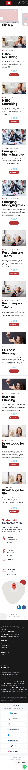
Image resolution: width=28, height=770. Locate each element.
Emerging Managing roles (13, 152)
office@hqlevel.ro (12, 564)
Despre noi (19, 616)
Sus (23, 616)
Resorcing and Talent (12, 254)
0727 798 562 (12, 571)
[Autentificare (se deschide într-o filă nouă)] (23, 2)
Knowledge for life (13, 445)
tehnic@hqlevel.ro (5, 654)
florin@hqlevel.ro (4, 669)
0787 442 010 (5, 652)
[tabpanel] (14, 137)
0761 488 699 (5, 645)
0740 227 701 (12, 561)
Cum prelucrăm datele (21, 762)
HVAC (9, 616)
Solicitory (11, 148)
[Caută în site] (19, 2)
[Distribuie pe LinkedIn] (17, 71)
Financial (6, 50)
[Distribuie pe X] (14, 71)
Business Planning (8, 351)
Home (7, 22)
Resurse (13, 616)
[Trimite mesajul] (25, 760)
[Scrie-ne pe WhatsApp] (25, 767)
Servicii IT (4, 616)
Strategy (11, 50)
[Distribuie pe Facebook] (12, 71)
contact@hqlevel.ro (16, 672)
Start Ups (11, 249)
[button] (14, 587)
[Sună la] (26, 2)
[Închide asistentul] (25, 734)
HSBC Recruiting (9, 55)
